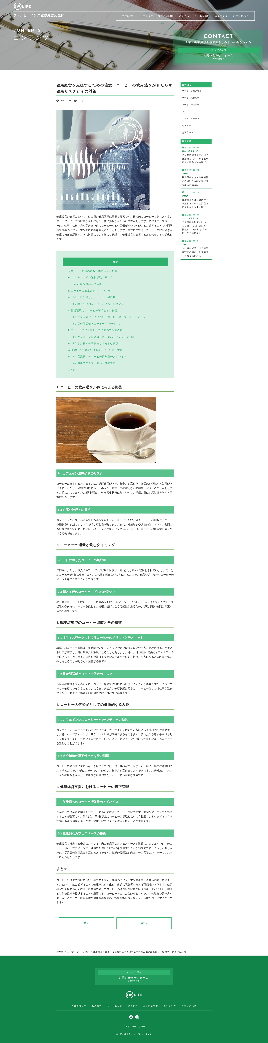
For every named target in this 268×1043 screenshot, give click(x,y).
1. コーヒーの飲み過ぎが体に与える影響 (92, 271)
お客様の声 (187, 132)
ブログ (80, 101)
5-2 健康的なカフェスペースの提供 (94, 363)
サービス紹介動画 (190, 104)
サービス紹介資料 (190, 98)
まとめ (72, 369)
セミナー (186, 125)
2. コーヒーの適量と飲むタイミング (90, 290)
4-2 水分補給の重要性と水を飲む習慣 (95, 343)
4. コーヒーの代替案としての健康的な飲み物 (95, 330)
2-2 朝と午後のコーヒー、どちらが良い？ (98, 303)
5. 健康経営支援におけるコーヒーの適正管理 (95, 350)
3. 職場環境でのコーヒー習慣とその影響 (92, 310)
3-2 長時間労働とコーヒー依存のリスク (97, 323)
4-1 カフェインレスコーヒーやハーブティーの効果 (104, 337)
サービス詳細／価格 (192, 91)
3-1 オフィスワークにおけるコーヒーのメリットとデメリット (110, 317)
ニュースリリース (190, 118)
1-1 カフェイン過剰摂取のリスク (93, 277)
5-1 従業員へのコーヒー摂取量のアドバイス (100, 356)
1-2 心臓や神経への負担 (87, 284)
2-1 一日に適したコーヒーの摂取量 (94, 297)
